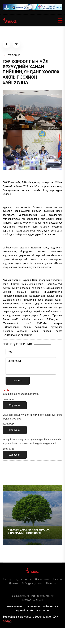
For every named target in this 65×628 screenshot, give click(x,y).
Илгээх (18, 380)
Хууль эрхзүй (23, 579)
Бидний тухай (24, 610)
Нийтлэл (51, 583)
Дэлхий (13, 583)
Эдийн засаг (42, 579)
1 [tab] (10, 470)
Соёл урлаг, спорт (32, 583)
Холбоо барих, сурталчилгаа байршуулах (32, 606)
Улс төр (7, 579)
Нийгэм (57, 579)
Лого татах (42, 610)
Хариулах (14, 405)
